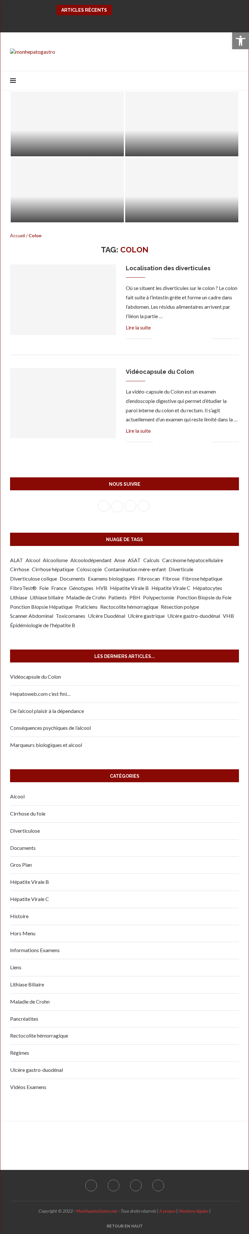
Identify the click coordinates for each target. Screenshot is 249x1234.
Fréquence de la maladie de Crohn (63, 213)
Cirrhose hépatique (53, 569)
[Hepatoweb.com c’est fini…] (67, 124)
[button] (240, 40)
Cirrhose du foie (27, 813)
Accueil (17, 235)
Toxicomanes (70, 616)
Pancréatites (24, 1019)
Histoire (19, 916)
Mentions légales (193, 1211)
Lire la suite (138, 327)
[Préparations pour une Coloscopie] (181, 124)
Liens (15, 967)
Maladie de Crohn (86, 597)
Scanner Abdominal (31, 616)
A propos (167, 1211)
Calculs (151, 560)
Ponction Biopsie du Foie (204, 597)
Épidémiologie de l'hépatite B (42, 625)
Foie (44, 588)
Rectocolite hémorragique (129, 607)
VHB (228, 616)
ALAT (16, 560)
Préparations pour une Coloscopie (177, 147)
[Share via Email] (206, 339)
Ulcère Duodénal (106, 616)
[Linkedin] (140, 22)
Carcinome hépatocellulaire (192, 560)
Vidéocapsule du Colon (160, 371)
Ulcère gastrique (146, 616)
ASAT (134, 560)
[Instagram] (129, 22)
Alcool (33, 560)
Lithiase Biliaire (27, 984)
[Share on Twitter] (172, 339)
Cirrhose (19, 569)
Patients (117, 597)
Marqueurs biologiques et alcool (46, 745)
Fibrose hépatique (202, 578)
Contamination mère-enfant (135, 569)
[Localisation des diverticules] (181, 190)
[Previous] (118, 10)
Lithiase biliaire (47, 597)
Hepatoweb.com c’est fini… (52, 147)
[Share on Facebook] (166, 339)
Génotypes (81, 588)
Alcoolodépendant (91, 560)
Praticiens (86, 607)
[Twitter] (119, 22)
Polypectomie (158, 597)
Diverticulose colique (33, 578)
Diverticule (181, 569)
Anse (119, 560)
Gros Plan (21, 865)
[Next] (126, 10)
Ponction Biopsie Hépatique (41, 607)
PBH (134, 597)
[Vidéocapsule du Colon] (63, 403)
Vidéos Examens (28, 1087)
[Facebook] (109, 22)
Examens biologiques (111, 578)
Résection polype (180, 607)
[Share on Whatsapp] (193, 339)
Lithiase (18, 597)
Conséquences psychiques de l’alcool (50, 728)
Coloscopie (89, 569)
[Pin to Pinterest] (179, 339)
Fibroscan (148, 578)
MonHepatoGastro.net (96, 1211)
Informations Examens (35, 950)
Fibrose (171, 578)
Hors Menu (22, 933)
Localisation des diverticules (170, 213)
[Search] (235, 80)
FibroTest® (23, 588)
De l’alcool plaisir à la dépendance (47, 711)
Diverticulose (25, 831)
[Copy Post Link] (200, 339)
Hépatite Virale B (129, 588)
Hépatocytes (207, 588)
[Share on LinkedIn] (186, 339)
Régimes (19, 1053)
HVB (101, 588)
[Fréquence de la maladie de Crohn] (67, 190)
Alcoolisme (55, 560)
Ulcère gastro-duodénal (193, 616)
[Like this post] (158, 339)
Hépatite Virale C (170, 588)
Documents (72, 578)
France (58, 588)
